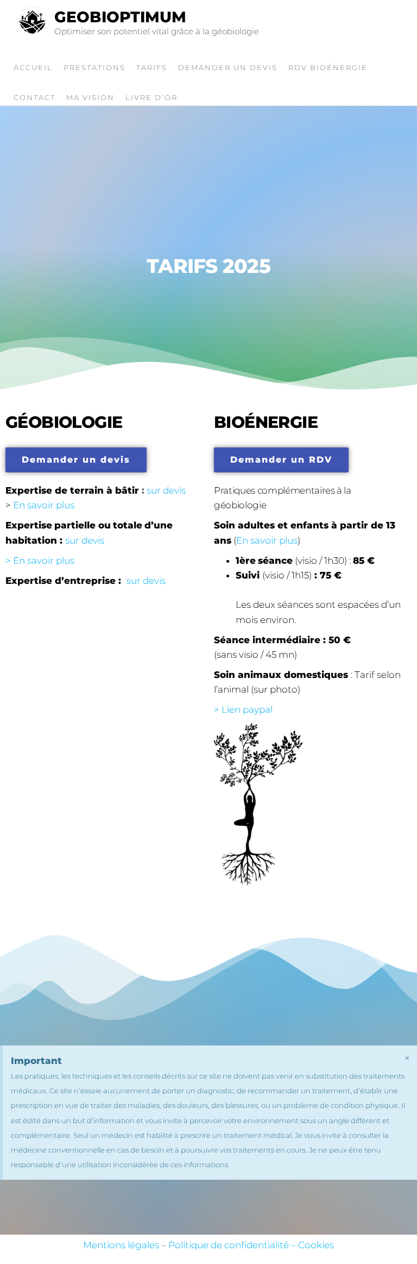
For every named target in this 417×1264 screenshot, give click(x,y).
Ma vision (90, 97)
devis (174, 490)
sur (154, 490)
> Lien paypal (243, 709)
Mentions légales (121, 1245)
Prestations (94, 67)
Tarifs (151, 67)
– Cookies (311, 1245)
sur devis (84, 540)
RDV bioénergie (328, 67)
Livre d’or (151, 97)
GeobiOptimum (120, 17)
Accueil (33, 67)
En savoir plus (43, 505)
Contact (34, 97)
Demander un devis (227, 67)
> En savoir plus (39, 560)
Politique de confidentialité (228, 1245)
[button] (76, 459)
